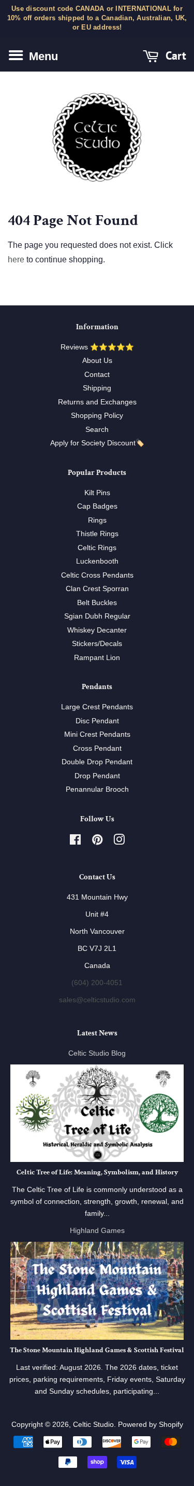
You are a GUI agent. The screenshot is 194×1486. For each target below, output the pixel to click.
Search (97, 429)
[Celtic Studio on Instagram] (119, 842)
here (16, 259)
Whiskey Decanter (97, 630)
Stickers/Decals (97, 644)
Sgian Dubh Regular (97, 616)
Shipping (97, 388)
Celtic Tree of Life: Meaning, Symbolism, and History (97, 1172)
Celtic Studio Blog (97, 1053)
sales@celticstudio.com (97, 1000)
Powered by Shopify (150, 1424)
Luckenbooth (97, 561)
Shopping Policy (97, 415)
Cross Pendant (97, 748)
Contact (97, 374)
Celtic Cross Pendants (97, 575)
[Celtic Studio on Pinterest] (97, 842)
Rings (97, 520)
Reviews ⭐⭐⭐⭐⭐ (97, 347)
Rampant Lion (97, 658)
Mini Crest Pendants (97, 734)
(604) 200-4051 (97, 983)
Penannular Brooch (97, 789)
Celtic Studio (93, 1424)
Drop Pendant (97, 776)
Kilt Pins (97, 493)
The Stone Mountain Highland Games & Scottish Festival (97, 1350)
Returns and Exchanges (97, 402)
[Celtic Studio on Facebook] (75, 842)
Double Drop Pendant (97, 762)
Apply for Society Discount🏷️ (97, 443)
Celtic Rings (97, 548)
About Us (97, 361)
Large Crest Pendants (97, 707)
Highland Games (97, 1231)
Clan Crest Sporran (97, 589)
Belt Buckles (97, 603)
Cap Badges (97, 506)
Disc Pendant (97, 721)
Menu (42, 55)
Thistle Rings (97, 534)
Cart (174, 55)
